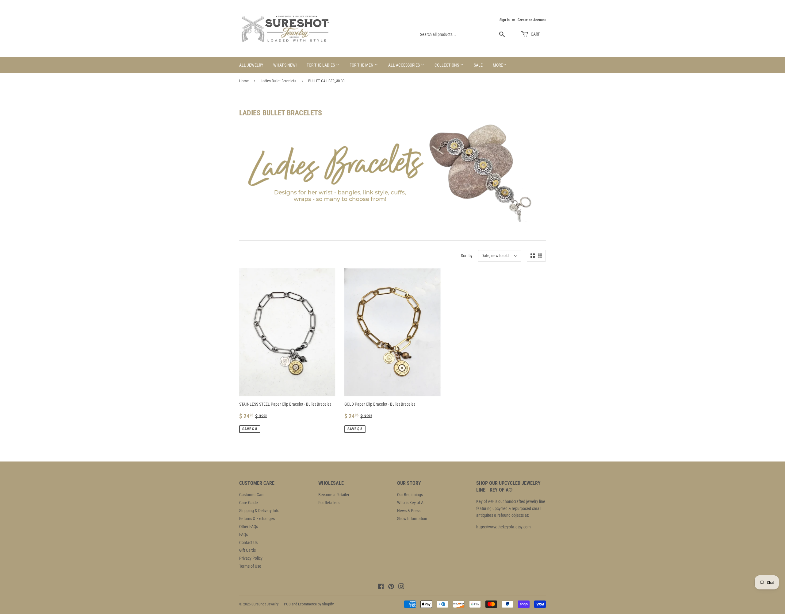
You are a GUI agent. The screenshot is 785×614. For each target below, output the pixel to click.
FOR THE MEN (362, 65)
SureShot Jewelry (264, 604)
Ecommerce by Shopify (316, 604)
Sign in (505, 20)
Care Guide (248, 502)
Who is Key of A (410, 502)
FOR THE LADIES (321, 65)
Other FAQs (248, 526)
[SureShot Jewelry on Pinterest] (391, 587)
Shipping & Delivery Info (259, 510)
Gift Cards (247, 550)
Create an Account (532, 20)
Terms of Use (250, 566)
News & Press (408, 510)
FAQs (243, 534)
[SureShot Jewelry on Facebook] (380, 587)
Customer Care (252, 494)
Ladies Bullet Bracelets (278, 81)
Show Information (412, 518)
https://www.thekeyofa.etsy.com (503, 526)
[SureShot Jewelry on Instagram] (401, 587)
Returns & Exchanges (257, 518)
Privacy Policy (250, 558)
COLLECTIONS (447, 65)
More (498, 65)
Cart (535, 34)
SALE (478, 65)
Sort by (467, 255)
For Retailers (328, 502)
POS (287, 604)
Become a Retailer (333, 494)
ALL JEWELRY (251, 65)
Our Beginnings (410, 494)
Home (244, 81)
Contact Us (248, 542)
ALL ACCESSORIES (404, 65)
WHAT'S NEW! (285, 65)
